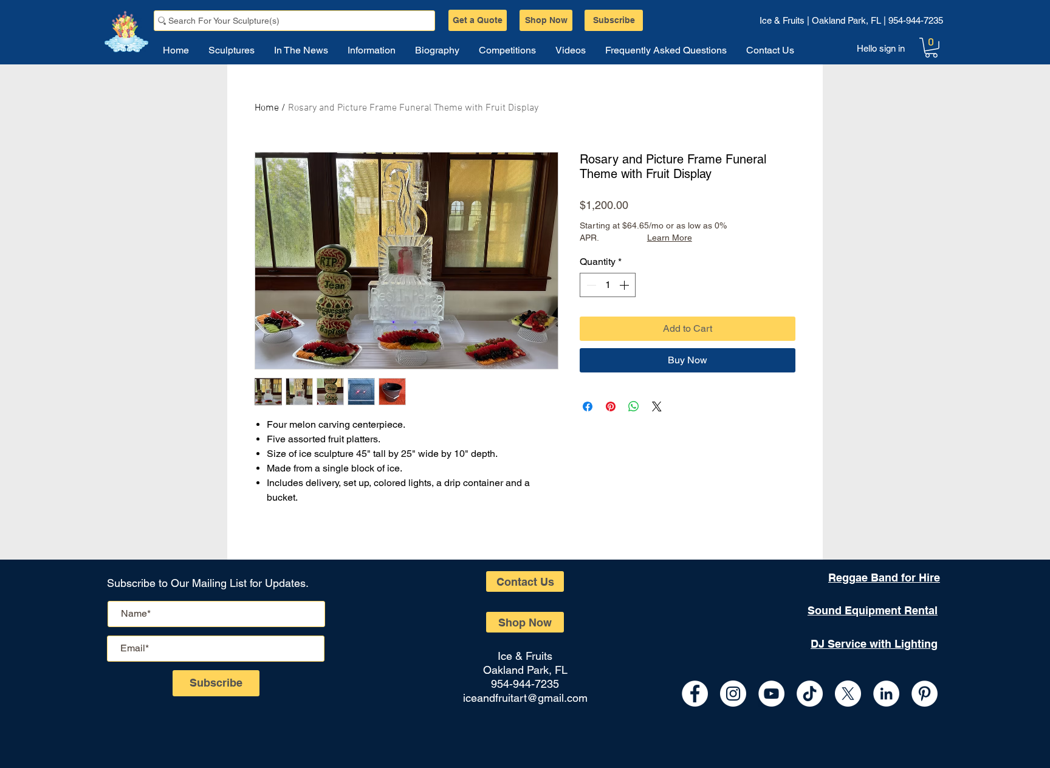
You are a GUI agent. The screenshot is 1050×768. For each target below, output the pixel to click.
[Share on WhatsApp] (633, 406)
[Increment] (625, 285)
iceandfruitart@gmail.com (525, 697)
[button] (931, 48)
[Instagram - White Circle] (733, 694)
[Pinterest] (924, 694)
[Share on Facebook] (587, 406)
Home (267, 108)
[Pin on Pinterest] (610, 406)
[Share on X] (657, 406)
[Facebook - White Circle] (695, 694)
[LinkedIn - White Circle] (886, 694)
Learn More (669, 237)
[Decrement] (590, 285)
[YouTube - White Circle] (771, 694)
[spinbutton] (608, 285)
